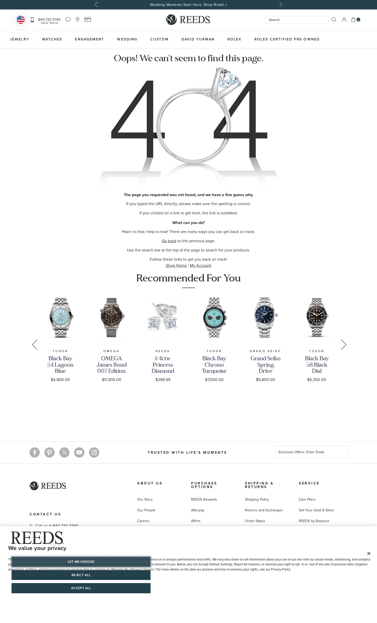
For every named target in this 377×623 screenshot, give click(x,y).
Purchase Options (204, 485)
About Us (149, 483)
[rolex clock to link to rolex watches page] (354, 39)
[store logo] (188, 19)
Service (309, 483)
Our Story (145, 499)
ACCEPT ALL (81, 588)
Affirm (195, 520)
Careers (143, 520)
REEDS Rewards (204, 499)
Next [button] (280, 4)
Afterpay (197, 510)
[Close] (368, 553)
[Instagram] (94, 452)
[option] (188, 4)
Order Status (255, 520)
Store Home (176, 265)
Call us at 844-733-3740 (56, 526)
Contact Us (45, 514)
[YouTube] (79, 452)
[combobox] (297, 20)
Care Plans (307, 499)
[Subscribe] (341, 452)
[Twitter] (64, 452)
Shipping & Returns (259, 485)
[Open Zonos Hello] (21, 20)
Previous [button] (97, 4)
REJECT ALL (81, 575)
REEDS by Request (314, 520)
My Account (200, 265)
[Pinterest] (49, 452)
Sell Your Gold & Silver (316, 510)
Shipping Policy (257, 499)
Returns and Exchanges (264, 510)
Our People (146, 510)
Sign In (344, 19)
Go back (169, 241)
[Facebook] (34, 452)
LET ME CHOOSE (81, 561)
